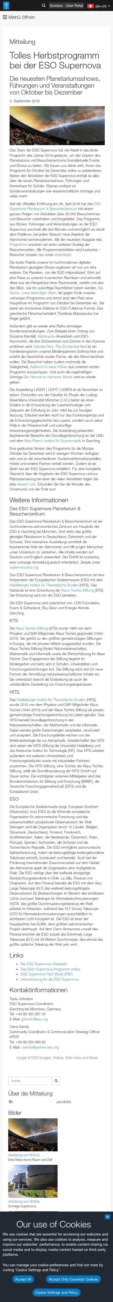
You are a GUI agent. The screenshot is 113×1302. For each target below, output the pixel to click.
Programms (18, 244)
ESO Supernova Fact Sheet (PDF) (47, 974)
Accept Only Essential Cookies (73, 1279)
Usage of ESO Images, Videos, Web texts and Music (57, 1057)
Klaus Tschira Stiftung (77, 590)
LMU (65, 400)
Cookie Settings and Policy (56, 1292)
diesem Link (26, 484)
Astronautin (46, 336)
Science (56, 5)
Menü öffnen (21, 17)
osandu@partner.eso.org (40, 1047)
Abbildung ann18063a (23, 1155)
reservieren (62, 254)
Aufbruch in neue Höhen (48, 367)
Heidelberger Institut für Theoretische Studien (44, 585)
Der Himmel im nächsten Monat (48, 377)
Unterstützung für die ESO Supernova (49, 979)
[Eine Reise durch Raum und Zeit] (57, 125)
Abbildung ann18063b (24, 1201)
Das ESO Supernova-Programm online (50, 969)
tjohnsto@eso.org (34, 1019)
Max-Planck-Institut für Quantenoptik (52, 440)
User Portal (74, 5)
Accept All (23, 1279)
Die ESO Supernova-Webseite (44, 964)
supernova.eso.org (24, 567)
